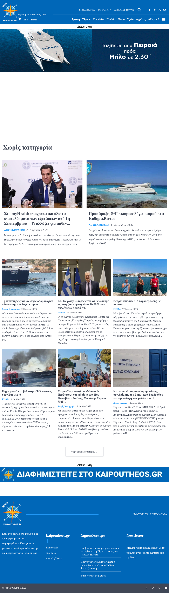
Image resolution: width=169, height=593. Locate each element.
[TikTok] (154, 9)
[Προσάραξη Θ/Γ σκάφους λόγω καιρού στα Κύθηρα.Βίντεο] (127, 184)
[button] (139, 9)
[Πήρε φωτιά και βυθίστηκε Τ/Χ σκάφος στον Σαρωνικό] (29, 368)
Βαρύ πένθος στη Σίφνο (93, 575)
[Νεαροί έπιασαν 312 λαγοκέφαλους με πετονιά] (140, 277)
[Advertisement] (84, 104)
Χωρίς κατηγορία (14, 229)
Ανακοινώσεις (120, 403)
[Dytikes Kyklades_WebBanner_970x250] (84, 71)
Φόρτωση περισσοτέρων (83, 451)
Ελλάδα (61, 312)
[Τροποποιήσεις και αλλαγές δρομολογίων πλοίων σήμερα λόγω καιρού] (29, 277)
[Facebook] (149, 9)
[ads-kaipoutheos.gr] (84, 481)
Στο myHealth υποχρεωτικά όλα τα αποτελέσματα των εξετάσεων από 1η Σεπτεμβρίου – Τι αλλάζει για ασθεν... (37, 218)
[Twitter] (159, 9)
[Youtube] (164, 9)
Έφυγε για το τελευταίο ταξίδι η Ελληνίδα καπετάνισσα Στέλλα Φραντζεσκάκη (98, 565)
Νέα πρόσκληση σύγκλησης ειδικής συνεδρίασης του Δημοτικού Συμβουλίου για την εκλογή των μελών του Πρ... (138, 395)
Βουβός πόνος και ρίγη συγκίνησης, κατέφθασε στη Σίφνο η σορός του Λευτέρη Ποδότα (100, 551)
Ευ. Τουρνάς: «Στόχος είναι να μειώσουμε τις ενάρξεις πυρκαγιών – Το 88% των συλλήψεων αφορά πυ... (83, 304)
